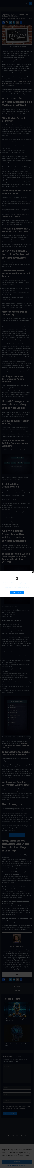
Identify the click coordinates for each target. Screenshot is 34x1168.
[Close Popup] (33, 572)
